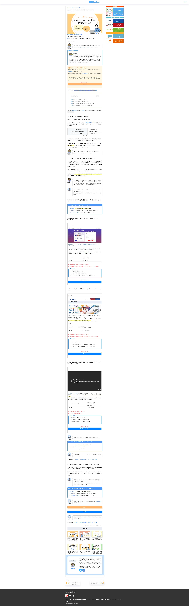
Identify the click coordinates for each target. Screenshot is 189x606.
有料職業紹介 (74, 110)
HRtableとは (71, 599)
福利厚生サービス (85, 73)
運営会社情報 (78, 599)
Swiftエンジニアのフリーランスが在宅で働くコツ (81, 101)
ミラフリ (85, 507)
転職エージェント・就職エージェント (95, 525)
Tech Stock (70, 71)
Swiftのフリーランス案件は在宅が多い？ (80, 99)
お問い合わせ (119, 599)
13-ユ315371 (83, 110)
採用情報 (84, 599)
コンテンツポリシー (91, 599)
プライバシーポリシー (70, 601)
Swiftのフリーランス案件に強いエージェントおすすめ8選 (85, 90)
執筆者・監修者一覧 (101, 599)
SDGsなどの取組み (111, 599)
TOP (66, 599)
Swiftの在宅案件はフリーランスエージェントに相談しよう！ (83, 105)
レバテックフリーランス (73, 393)
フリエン (70, 315)
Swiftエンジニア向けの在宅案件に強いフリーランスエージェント (84, 103)
